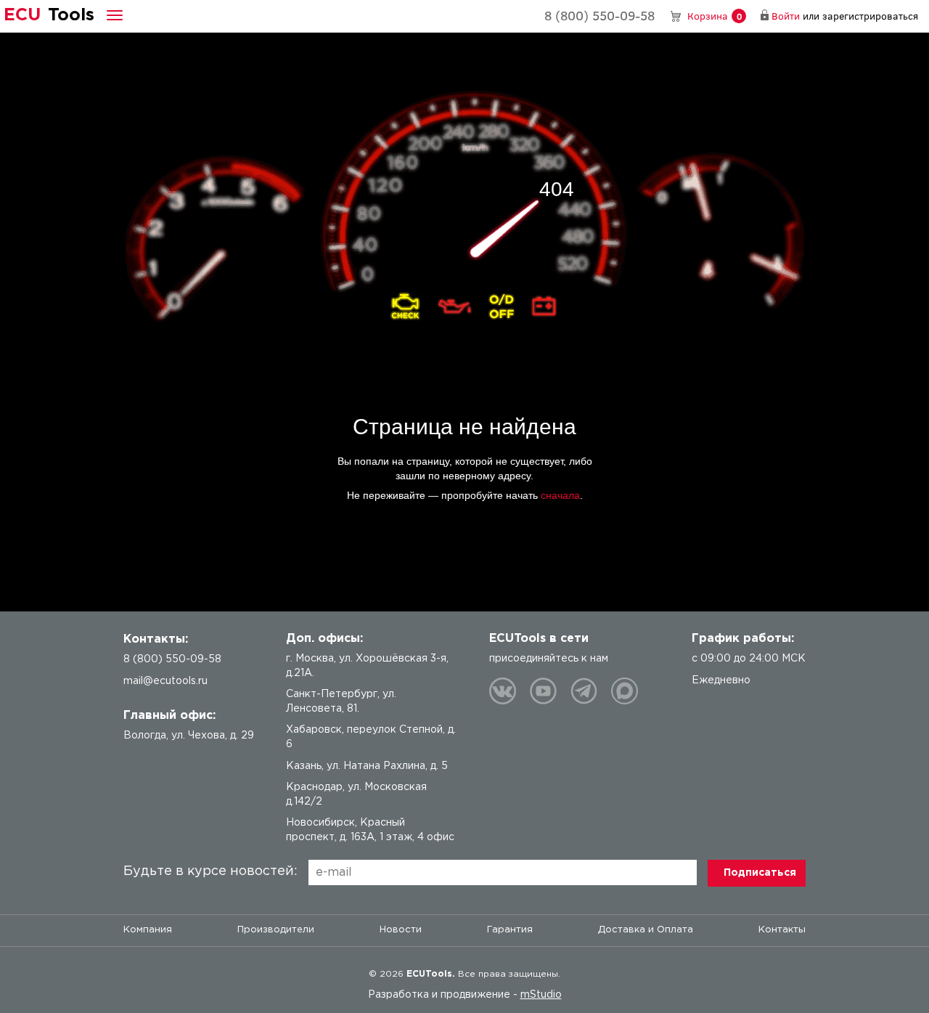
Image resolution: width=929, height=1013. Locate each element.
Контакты (782, 930)
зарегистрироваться (870, 16)
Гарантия (510, 930)
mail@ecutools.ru (165, 681)
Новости (401, 930)
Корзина (714, 16)
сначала (560, 495)
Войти (786, 16)
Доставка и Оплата (645, 930)
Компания (147, 930)
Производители (275, 930)
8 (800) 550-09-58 (599, 15)
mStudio (541, 994)
